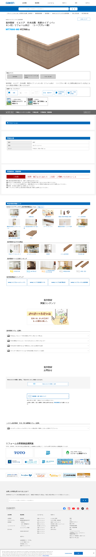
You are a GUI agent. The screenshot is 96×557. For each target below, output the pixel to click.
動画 (70, 529)
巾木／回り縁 (48, 76)
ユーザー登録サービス (24, 542)
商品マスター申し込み (74, 537)
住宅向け (23, 522)
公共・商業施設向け (25, 523)
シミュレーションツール (75, 531)
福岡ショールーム (41, 533)
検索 (73, 9)
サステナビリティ (11, 520)
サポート (53, 514)
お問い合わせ (53, 529)
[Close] (93, 553)
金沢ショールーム (41, 522)
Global (10, 529)
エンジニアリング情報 (24, 527)
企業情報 (9, 518)
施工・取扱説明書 (73, 527)
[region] (48, 553)
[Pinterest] (78, 509)
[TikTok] (82, 509)
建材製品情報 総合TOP (25, 520)
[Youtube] (73, 509)
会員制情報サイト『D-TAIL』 (26, 540)
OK (78, 553)
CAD (71, 520)
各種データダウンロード (56, 522)
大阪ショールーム (41, 527)
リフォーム (23, 525)
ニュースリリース (11, 525)
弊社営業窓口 (57, 402)
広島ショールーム (41, 529)
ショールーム (40, 514)
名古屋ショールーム (41, 525)
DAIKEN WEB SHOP (24, 531)
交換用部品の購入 (54, 525)
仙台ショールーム (41, 520)
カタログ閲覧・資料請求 (56, 520)
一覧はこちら (40, 207)
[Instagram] (69, 509)
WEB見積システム (24, 543)
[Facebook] (64, 509)
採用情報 (9, 522)
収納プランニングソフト (25, 545)
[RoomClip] (87, 509)
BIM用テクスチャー (74, 522)
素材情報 (22, 518)
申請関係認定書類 (73, 525)
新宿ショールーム (41, 523)
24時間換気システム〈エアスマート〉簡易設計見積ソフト (77, 533)
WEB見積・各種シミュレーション (58, 523)
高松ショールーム (41, 531)
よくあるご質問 (54, 518)
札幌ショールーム (41, 518)
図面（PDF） (72, 523)
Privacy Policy (46, 555)
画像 (70, 518)
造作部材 (15, 76)
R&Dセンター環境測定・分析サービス (77, 535)
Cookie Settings (68, 553)
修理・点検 (53, 527)
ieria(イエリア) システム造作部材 (31, 76)
